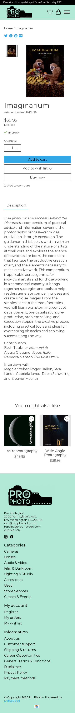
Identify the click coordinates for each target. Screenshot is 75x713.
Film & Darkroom (18, 568)
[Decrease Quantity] (8, 148)
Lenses (9, 557)
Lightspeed (12, 700)
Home (8, 28)
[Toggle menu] (66, 12)
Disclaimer (12, 667)
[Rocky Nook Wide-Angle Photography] (55, 430)
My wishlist (13, 623)
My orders (12, 618)
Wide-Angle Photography (55, 453)
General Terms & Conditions (27, 661)
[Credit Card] (36, 707)
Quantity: (10, 140)
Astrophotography (22, 451)
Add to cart (37, 159)
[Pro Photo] (19, 12)
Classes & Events (17, 597)
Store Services (16, 591)
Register (11, 612)
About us (12, 638)
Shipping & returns (20, 650)
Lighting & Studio (18, 574)
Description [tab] (16, 205)
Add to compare (18, 185)
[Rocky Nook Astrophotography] (19, 430)
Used (8, 585)
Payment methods (19, 678)
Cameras (11, 551)
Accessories (13, 580)
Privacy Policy (15, 673)
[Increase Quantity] (17, 148)
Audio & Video (15, 563)
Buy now (37, 177)
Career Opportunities (22, 655)
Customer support (19, 644)
